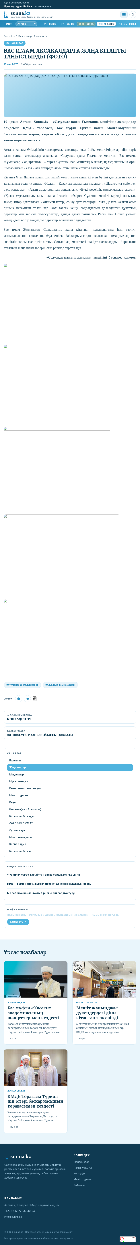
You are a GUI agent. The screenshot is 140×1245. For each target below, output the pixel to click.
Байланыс (80, 1185)
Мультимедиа (18, 781)
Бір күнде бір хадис (22, 816)
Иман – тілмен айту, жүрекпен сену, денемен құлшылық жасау (49, 883)
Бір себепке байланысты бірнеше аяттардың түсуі (41, 893)
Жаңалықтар (25, 36)
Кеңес (13, 802)
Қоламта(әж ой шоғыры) (25, 809)
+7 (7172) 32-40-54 (23, 1210)
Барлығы (15, 760)
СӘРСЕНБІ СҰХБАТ (21, 823)
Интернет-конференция (25, 788)
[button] (70, 95)
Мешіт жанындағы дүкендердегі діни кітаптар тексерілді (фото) (97, 1015)
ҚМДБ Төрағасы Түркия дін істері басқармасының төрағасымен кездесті (35, 1101)
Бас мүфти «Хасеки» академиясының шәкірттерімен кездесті (33, 1013)
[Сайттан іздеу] (132, 14)
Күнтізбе (79, 1173)
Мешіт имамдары (20, 837)
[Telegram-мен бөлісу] (27, 698)
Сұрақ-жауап (17, 830)
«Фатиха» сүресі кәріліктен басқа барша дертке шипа (43, 874)
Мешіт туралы (18, 795)
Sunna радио (17, 844)
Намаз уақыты (83, 1167)
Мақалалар (16, 774)
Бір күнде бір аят (20, 851)
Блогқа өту (16, 921)
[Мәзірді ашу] (124, 14)
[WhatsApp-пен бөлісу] (18, 698)
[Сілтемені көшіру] (34, 698)
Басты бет (9, 36)
